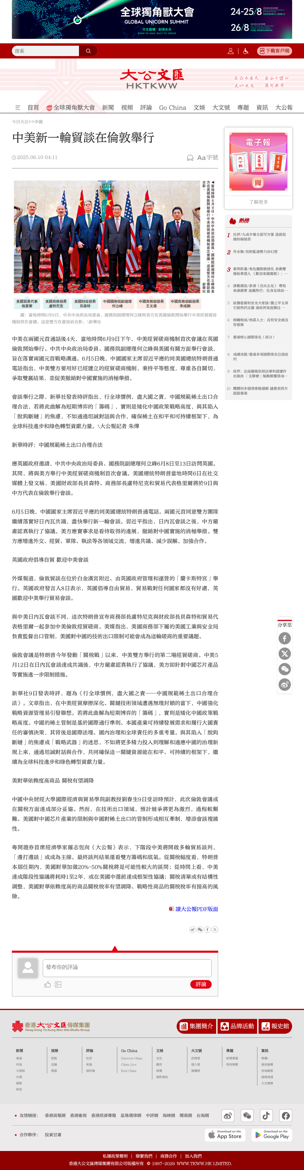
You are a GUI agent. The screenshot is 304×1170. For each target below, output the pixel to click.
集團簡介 (201, 1026)
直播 (54, 1064)
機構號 (195, 1071)
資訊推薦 (267, 1064)
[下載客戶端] (262, 51)
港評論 (90, 1071)
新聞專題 (232, 1058)
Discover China (131, 1058)
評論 (201, 984)
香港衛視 (78, 1115)
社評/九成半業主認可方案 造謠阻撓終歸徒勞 (259, 236)
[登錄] (231, 51)
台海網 (203, 1115)
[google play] (271, 1135)
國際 (19, 1083)
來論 (89, 1064)
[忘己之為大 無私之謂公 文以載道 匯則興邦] (261, 82)
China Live (128, 1064)
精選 (54, 1071)
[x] (284, 654)
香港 (19, 1058)
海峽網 (169, 1115)
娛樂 (159, 1071)
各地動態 (267, 1071)
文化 (159, 1058)
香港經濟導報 (103, 1115)
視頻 (54, 1051)
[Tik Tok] (266, 1115)
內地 (19, 1064)
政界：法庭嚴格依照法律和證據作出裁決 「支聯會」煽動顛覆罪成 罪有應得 (259, 373)
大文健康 (267, 1083)
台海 (19, 1077)
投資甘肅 (53, 1135)
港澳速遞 (267, 1077)
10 (228, 388)
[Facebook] (284, 638)
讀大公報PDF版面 (196, 909)
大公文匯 (152, 79)
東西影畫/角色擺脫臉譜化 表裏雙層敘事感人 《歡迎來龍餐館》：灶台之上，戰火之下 (260, 271)
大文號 (196, 1051)
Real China (129, 1071)
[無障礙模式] (246, 51)
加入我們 (193, 1156)
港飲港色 (162, 1077)
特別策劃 (232, 1064)
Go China (129, 1051)
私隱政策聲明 (115, 1156)
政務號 (195, 1058)
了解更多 (258, 202)
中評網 (152, 1115)
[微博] (284, 684)
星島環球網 (131, 1115)
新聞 (19, 1051)
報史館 (280, 1026)
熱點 (54, 1058)
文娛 (159, 1051)
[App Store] (225, 1135)
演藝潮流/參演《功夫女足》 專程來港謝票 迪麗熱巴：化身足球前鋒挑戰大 (260, 288)
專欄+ (265, 1058)
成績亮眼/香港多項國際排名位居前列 (260, 356)
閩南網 (186, 1115)
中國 (38, 122)
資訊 (264, 1051)
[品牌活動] (225, 1026)
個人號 (195, 1064)
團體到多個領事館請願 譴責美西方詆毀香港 (260, 390)
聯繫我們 (144, 1156)
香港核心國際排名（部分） (254, 337)
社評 (89, 1058)
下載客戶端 (277, 50)
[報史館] (266, 1026)
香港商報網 (55, 1115)
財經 (19, 1089)
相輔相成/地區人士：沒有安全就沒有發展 (260, 322)
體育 (159, 1064)
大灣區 (20, 1071)
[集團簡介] (184, 1026)
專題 (229, 1051)
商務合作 (168, 1156)
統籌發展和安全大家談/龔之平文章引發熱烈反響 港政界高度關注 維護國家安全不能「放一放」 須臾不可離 (260, 305)
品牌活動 (242, 1026)
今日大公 (20, 122)
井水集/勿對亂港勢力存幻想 (255, 252)
